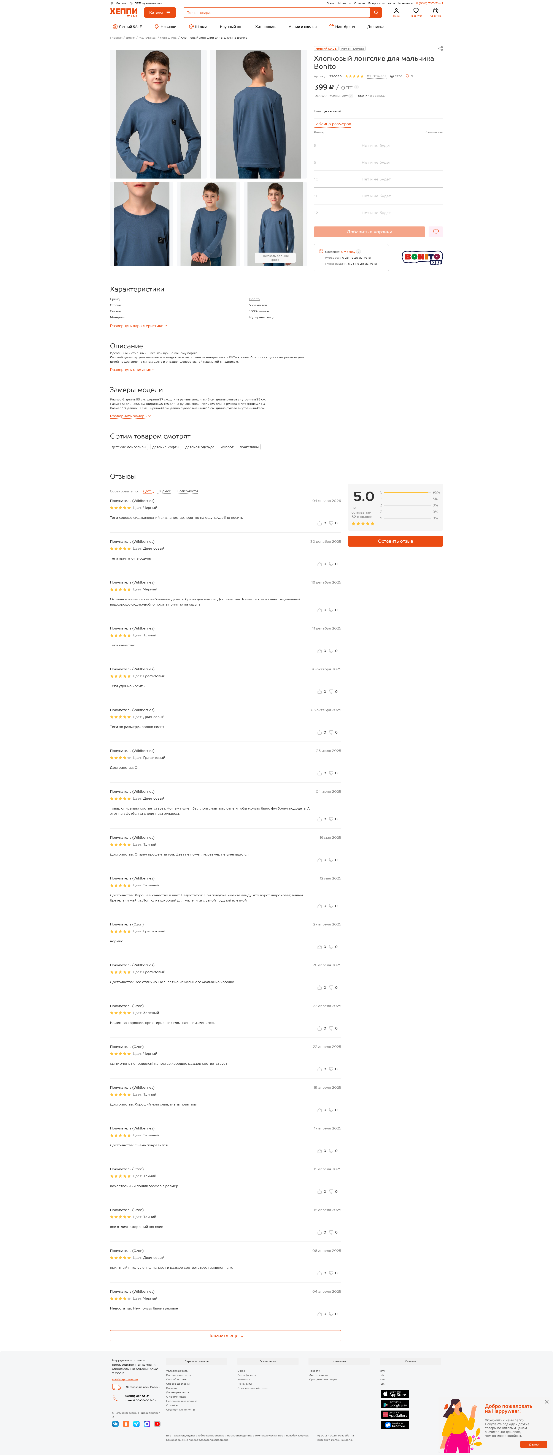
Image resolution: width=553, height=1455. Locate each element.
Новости (344, 3)
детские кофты (165, 447)
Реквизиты (244, 1383)
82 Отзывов (376, 76)
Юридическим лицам (322, 1379)
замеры (128, 416)
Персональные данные (181, 1401)
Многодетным (318, 1375)
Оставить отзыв (395, 541)
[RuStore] (395, 1425)
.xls (382, 1375)
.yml (382, 1383)
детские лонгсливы (129, 447)
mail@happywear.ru (125, 1379)
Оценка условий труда (252, 1388)
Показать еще (222, 1335)
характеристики (137, 326)
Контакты (405, 3)
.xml (382, 1370)
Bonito (254, 299)
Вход (396, 15)
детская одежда (200, 447)
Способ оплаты (176, 1379)
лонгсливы (249, 447)
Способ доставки (178, 1383)
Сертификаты (246, 1375)
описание (130, 369)
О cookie (172, 1405)
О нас (331, 3)
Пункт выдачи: (336, 263)
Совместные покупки (180, 1409)
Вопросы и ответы (381, 3)
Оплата (359, 3)
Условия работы (177, 1370)
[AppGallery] (395, 1415)
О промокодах (176, 1396)
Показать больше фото (275, 257)
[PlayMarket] (395, 1404)
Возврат (171, 1388)
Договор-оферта (177, 1392)
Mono (348, 1439)
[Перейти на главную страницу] (123, 12)
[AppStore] (395, 1394)
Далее (534, 1444)
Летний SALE (326, 48)
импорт (227, 447)
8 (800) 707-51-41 (429, 3)
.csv (382, 1379)
